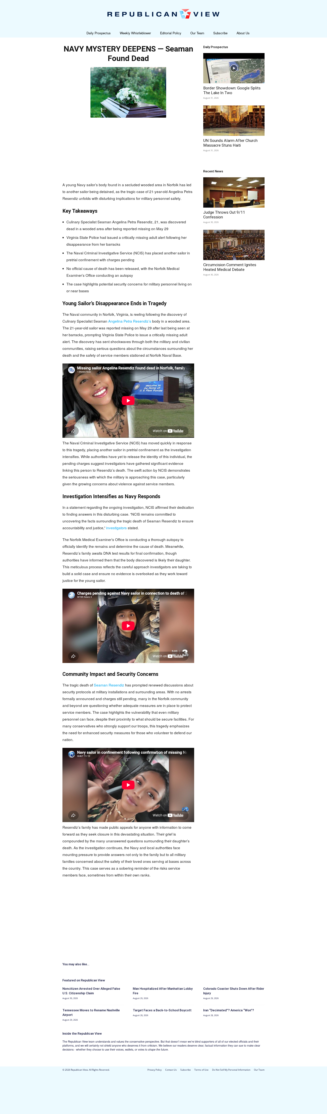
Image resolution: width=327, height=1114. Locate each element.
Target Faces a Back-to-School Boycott (162, 1010)
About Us (243, 32)
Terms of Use (201, 1069)
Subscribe (220, 32)
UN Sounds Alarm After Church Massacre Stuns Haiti (230, 143)
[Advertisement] (128, 148)
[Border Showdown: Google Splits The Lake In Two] (234, 68)
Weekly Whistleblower (135, 32)
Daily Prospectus (98, 32)
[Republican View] (163, 14)
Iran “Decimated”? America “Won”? (228, 1010)
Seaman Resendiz (109, 684)
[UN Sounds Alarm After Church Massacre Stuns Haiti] (234, 121)
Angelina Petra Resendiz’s (129, 321)
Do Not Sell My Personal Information (231, 1069)
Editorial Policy (170, 32)
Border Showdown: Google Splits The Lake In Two (232, 90)
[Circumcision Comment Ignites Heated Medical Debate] (234, 245)
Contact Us (171, 1069)
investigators (116, 527)
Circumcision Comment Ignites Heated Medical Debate (229, 267)
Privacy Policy (154, 1069)
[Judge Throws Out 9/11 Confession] (234, 192)
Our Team (197, 32)
